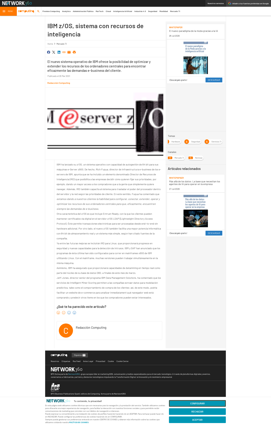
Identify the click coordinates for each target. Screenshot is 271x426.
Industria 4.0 (140, 11)
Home (50, 43)
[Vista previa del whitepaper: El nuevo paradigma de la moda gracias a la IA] (196, 58)
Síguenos (78, 355)
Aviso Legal (88, 361)
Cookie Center (122, 361)
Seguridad (152, 11)
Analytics (66, 11)
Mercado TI (175, 11)
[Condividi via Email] (69, 52)
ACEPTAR (197, 420)
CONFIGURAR (197, 403)
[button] (8, 11)
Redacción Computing (58, 83)
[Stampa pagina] (74, 52)
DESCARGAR (214, 80)
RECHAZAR (197, 411)
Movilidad (163, 11)
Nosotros (55, 361)
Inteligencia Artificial (122, 11)
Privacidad (100, 361)
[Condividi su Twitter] (53, 52)
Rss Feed (76, 361)
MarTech (99, 11)
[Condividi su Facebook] (48, 52)
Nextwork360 (74, 374)
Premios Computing (51, 11)
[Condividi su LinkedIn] (59, 52)
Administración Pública (83, 11)
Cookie (111, 361)
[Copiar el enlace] (64, 52)
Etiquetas (66, 361)
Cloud (108, 11)
